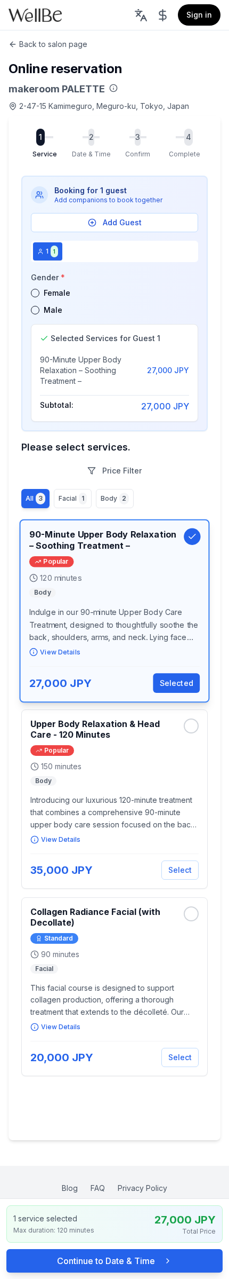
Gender (48, 277)
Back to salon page (53, 44)
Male (53, 309)
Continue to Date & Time (106, 1261)
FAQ (98, 1188)
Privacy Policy (142, 1188)
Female (57, 292)
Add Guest (122, 222)
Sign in (199, 14)
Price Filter (122, 470)
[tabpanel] (114, 346)
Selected (176, 683)
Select (180, 869)
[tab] (47, 251)
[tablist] (114, 251)
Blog (70, 1188)
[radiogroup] (114, 301)
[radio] (35, 293)
